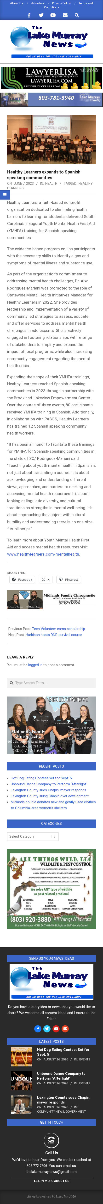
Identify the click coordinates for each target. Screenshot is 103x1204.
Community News (50, 1111)
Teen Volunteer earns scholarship (58, 629)
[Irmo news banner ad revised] (51, 69)
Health (51, 183)
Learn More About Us (51, 1181)
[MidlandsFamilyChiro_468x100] (51, 593)
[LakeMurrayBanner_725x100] (51, 94)
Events (84, 1059)
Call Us (51, 1152)
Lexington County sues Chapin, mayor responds (48, 790)
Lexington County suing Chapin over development (50, 796)
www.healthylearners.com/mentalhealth (43, 554)
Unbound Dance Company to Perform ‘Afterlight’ (49, 784)
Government (76, 1111)
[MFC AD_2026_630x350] (51, 699)
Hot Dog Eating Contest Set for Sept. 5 (41, 778)
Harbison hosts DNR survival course (54, 635)
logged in (35, 665)
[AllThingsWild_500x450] (51, 852)
